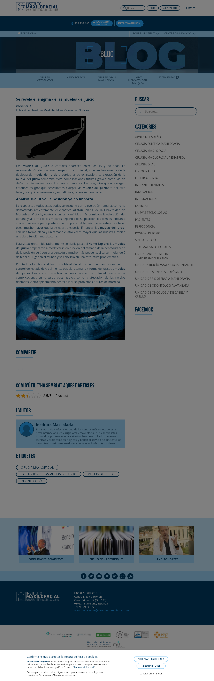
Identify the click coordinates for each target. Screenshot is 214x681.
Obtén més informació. (84, 667)
